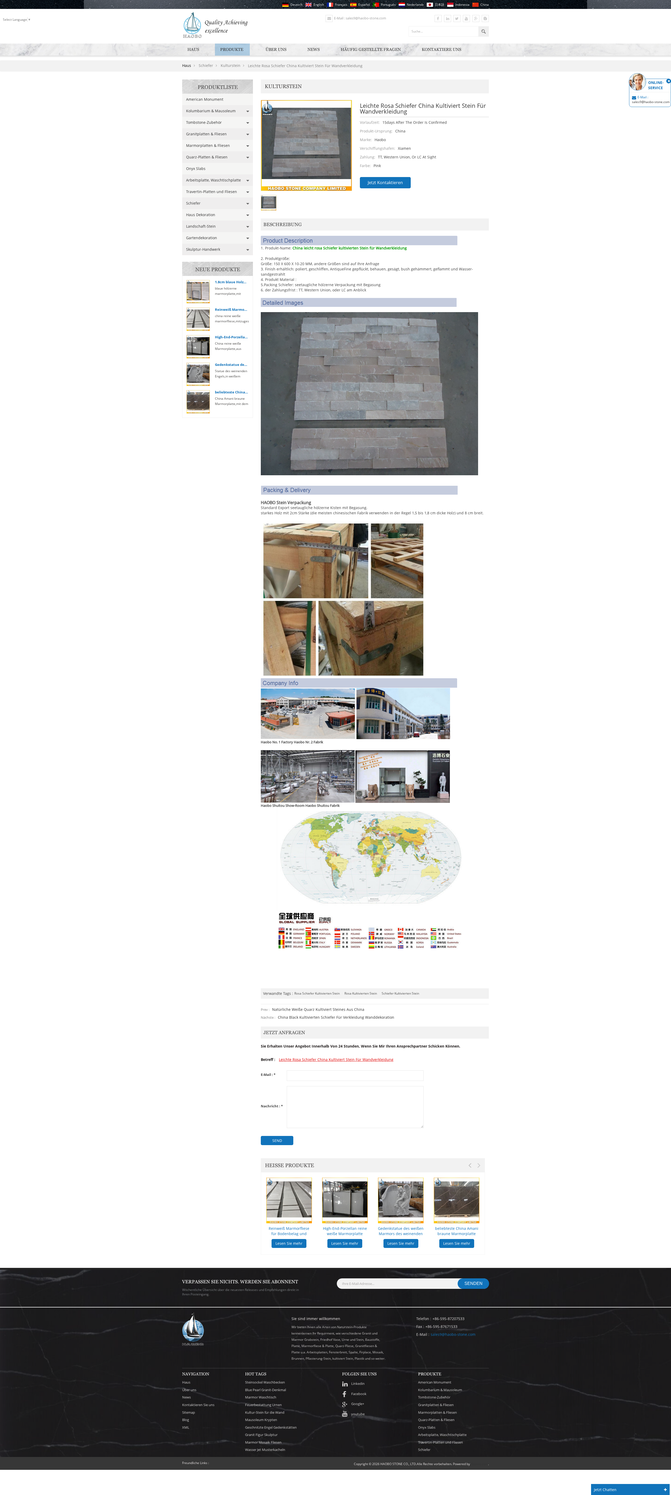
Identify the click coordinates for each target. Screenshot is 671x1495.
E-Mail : (268, 1075)
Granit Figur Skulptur (261, 1434)
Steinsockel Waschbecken (265, 1382)
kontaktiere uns (441, 49)
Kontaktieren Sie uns (198, 1404)
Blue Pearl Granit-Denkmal (265, 1389)
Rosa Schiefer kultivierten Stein (317, 993)
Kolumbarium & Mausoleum (211, 110)
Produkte (231, 49)
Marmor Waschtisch (260, 1397)
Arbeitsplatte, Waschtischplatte (213, 180)
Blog (185, 1419)
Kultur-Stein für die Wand (264, 1412)
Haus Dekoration (200, 214)
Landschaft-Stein (201, 226)
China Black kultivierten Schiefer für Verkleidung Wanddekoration (336, 1017)
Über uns (276, 49)
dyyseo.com (479, 1464)
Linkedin (358, 1383)
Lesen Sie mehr (277, 1243)
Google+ (357, 1403)
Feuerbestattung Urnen (263, 1404)
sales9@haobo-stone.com (453, 1334)
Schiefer (193, 203)
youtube (358, 1414)
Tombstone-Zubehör (204, 122)
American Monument (204, 99)
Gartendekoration (201, 237)
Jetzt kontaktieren (385, 182)
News (313, 49)
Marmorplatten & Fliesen (208, 145)
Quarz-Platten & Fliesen (207, 156)
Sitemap (188, 1412)
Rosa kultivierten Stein (360, 993)
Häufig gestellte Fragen (371, 49)
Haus (193, 49)
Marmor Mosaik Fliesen (263, 1442)
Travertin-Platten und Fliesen (211, 191)
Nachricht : (272, 1106)
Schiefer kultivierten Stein (400, 993)
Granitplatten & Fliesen (206, 133)
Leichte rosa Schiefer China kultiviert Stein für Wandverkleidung (336, 1059)
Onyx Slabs (195, 168)
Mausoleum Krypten (261, 1419)
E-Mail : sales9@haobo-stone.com (360, 18)
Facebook (358, 1393)
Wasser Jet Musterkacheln (265, 1449)
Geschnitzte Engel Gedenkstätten (271, 1427)
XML (185, 1427)
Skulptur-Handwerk (203, 249)
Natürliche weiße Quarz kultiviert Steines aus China (318, 1009)
